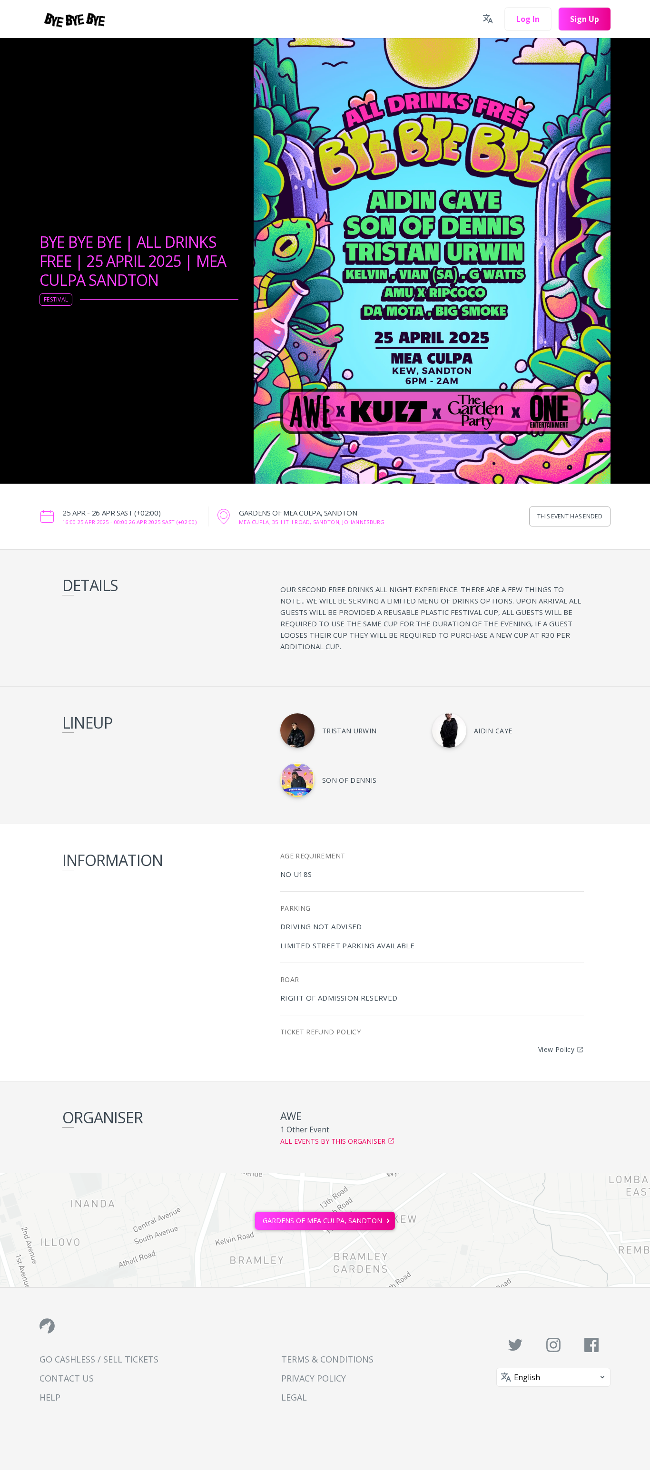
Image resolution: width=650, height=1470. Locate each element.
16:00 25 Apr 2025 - (129, 522)
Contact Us (66, 1378)
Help (49, 1397)
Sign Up (584, 19)
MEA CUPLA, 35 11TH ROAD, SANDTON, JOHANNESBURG (312, 522)
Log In (528, 19)
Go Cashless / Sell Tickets (98, 1359)
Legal (294, 1397)
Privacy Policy (313, 1378)
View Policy (556, 1049)
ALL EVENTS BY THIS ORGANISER (332, 1141)
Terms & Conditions (327, 1359)
